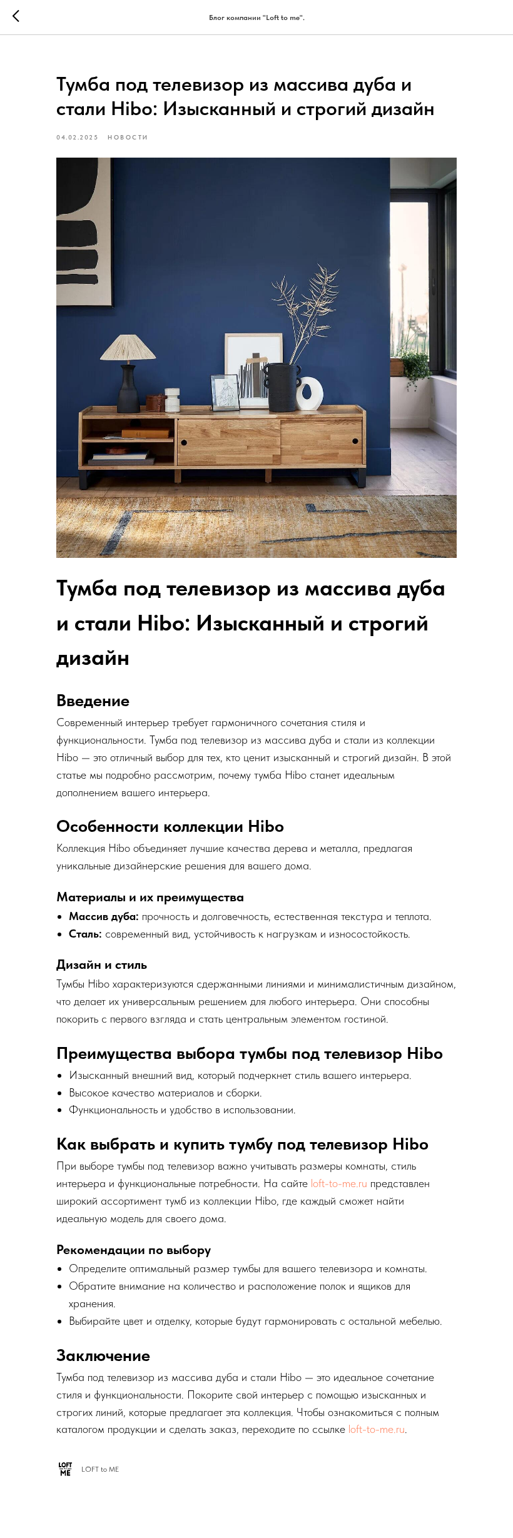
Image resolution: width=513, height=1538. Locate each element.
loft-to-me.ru (339, 1183)
